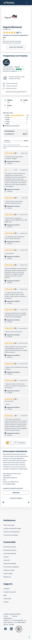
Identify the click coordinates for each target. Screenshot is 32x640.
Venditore (7, 140)
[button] (16, 77)
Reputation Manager (9, 563)
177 (15, 443)
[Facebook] (3, 502)
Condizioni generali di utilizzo (12, 614)
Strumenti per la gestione (11, 567)
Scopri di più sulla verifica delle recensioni (15, 91)
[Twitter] (28, 502)
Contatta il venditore (16, 498)
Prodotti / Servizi (17, 140)
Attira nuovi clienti (8, 525)
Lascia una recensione (16, 47)
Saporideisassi (12, 27)
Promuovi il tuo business (10, 535)
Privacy (6, 616)
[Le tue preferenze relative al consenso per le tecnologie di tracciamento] (29, 637)
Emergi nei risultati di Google (12, 528)
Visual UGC (6, 560)
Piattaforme (7, 577)
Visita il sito (16, 492)
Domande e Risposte (9, 553)
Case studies (7, 599)
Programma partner (9, 592)
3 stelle (7, 119)
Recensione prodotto (9, 550)
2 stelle (7, 122)
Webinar (6, 602)
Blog (4, 595)
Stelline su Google (8, 570)
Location (6, 557)
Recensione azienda (9, 547)
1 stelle (7, 124)
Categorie (6, 589)
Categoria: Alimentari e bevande (13, 488)
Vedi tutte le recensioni (12, 126)
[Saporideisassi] (11, 16)
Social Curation (8, 573)
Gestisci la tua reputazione (11, 532)
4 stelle (7, 117)
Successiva (21, 443)
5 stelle (7, 115)
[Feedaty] (9, 3)
